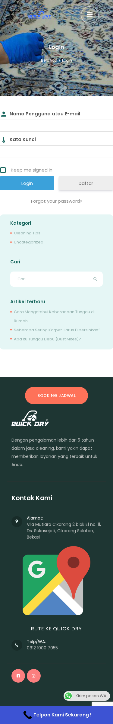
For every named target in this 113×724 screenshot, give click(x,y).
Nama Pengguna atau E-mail (45, 114)
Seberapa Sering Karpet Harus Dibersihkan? (57, 330)
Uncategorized (28, 242)
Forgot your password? (56, 201)
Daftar (86, 183)
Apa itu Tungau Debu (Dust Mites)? (47, 339)
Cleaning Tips (27, 233)
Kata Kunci (23, 139)
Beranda (49, 60)
